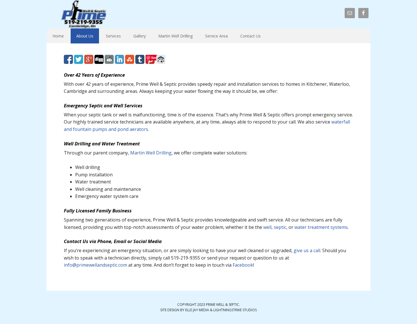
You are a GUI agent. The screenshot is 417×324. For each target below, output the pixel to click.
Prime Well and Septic (84, 14)
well (267, 227)
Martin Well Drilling (151, 153)
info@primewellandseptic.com (95, 265)
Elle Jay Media (197, 310)
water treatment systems (321, 227)
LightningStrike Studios (235, 310)
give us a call (307, 250)
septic (280, 227)
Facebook (243, 265)
